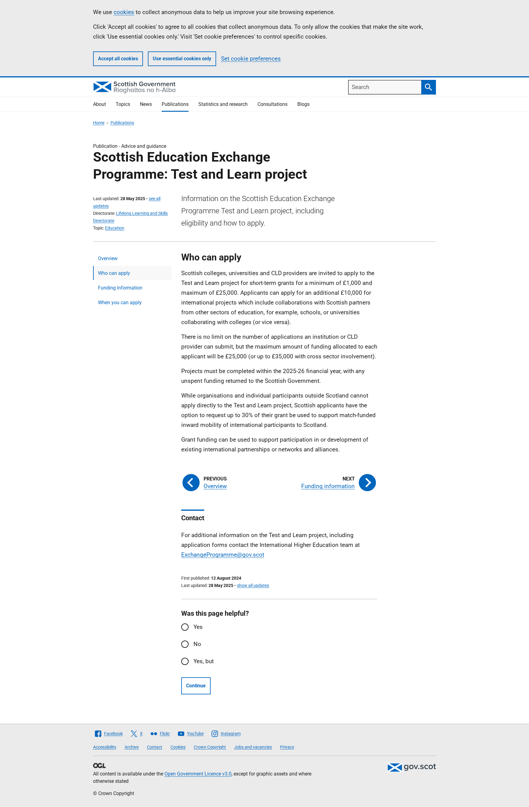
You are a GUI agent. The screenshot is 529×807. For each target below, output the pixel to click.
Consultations (272, 104)
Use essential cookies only (182, 59)
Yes (198, 626)
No (197, 644)
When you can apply (120, 302)
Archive (132, 747)
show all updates (253, 585)
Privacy (287, 747)
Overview (108, 258)
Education (114, 228)
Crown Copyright (210, 747)
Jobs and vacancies (253, 747)
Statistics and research (223, 104)
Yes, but (203, 661)
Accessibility (104, 747)
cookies (124, 12)
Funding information (120, 288)
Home (98, 122)
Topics (123, 104)
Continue (196, 686)
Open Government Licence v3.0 (197, 774)
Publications (175, 104)
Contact (154, 747)
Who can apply (114, 273)
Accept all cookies (118, 59)
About (99, 104)
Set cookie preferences (251, 58)
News (146, 104)
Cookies (178, 747)
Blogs (303, 104)
